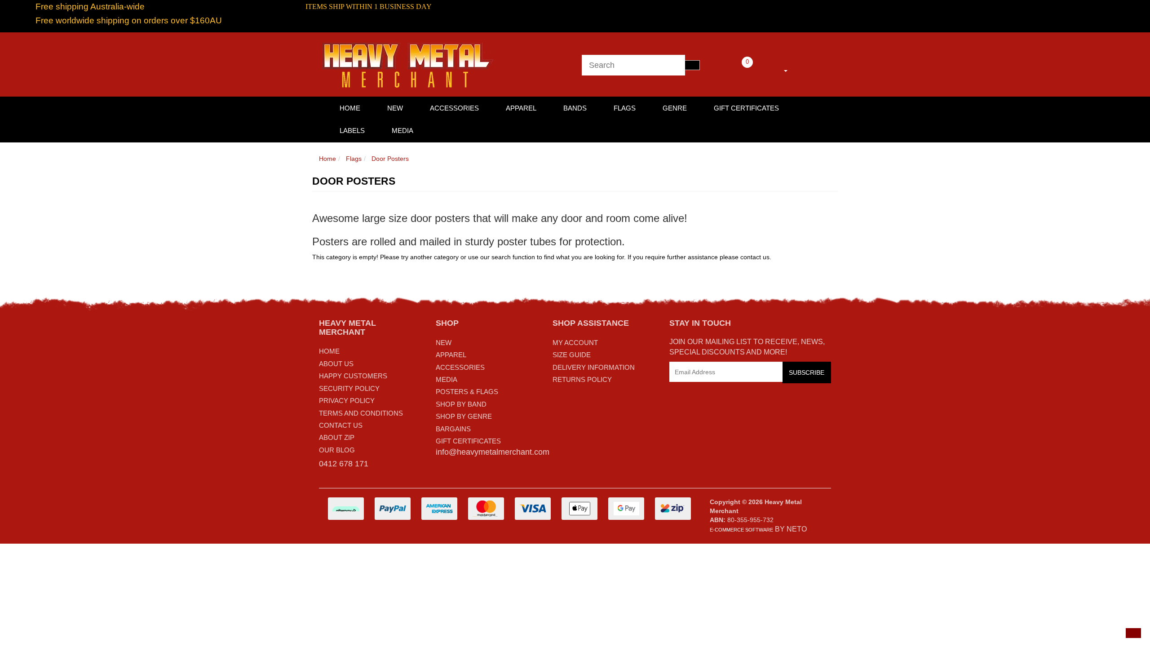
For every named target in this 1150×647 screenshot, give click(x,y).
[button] (1133, 633)
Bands (575, 108)
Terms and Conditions (361, 413)
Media (402, 130)
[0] (734, 69)
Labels (352, 130)
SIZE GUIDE (572, 355)
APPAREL (451, 355)
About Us (336, 364)
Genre (675, 108)
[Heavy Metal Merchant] (409, 63)
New (395, 108)
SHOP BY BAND (461, 404)
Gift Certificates (746, 108)
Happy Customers (353, 376)
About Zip (336, 437)
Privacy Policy (347, 400)
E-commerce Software (741, 529)
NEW (443, 342)
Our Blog (337, 450)
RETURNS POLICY (582, 379)
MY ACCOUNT (575, 342)
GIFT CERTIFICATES (468, 441)
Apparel (521, 108)
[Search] (692, 65)
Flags (625, 108)
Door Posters (390, 158)
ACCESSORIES (460, 367)
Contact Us (341, 425)
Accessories (454, 108)
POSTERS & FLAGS (467, 391)
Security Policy (349, 388)
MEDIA (446, 379)
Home (327, 158)
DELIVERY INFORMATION (594, 367)
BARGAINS (453, 429)
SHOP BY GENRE (464, 416)
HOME (350, 108)
